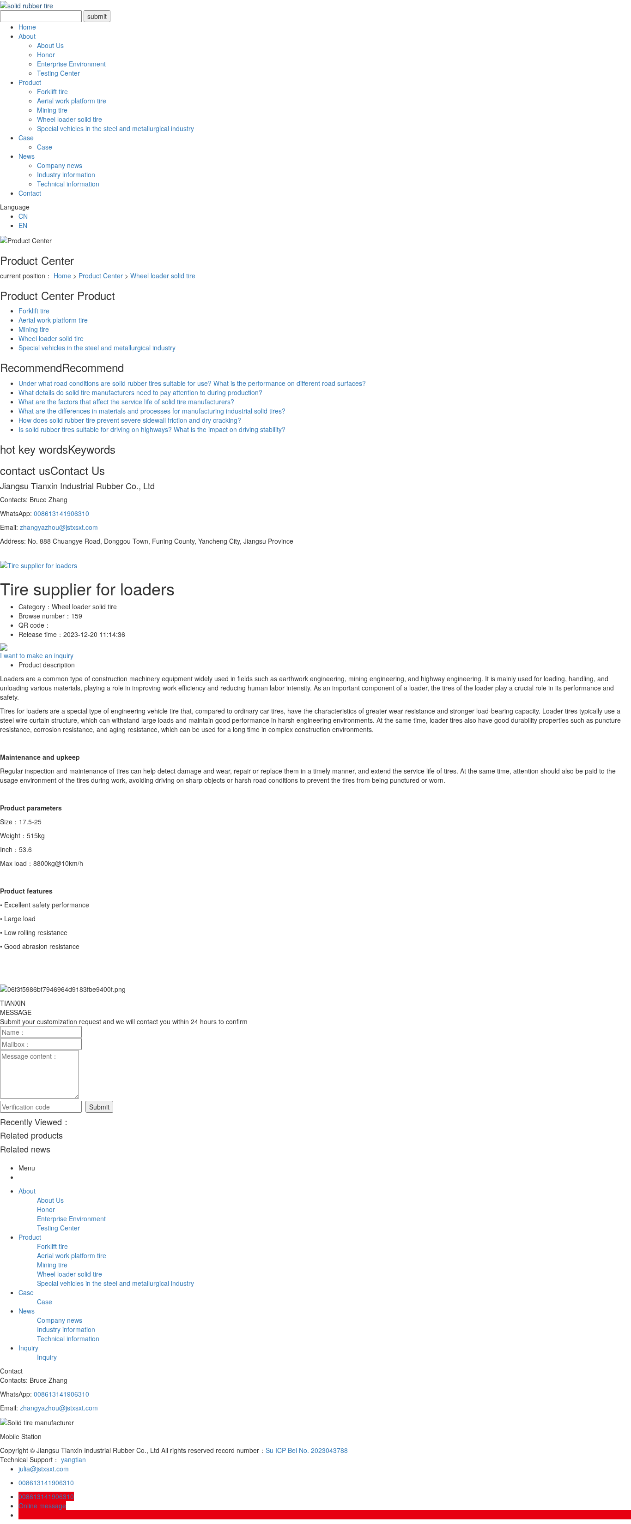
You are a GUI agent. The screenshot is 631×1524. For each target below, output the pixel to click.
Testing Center (58, 73)
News (26, 156)
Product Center (101, 275)
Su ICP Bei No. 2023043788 (307, 1450)
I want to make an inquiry (36, 655)
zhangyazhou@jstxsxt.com (59, 527)
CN (23, 216)
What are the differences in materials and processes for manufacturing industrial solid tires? (151, 410)
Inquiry (28, 1347)
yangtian (73, 1459)
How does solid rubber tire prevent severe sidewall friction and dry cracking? (129, 420)
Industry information (66, 174)
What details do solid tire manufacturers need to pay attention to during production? (140, 392)
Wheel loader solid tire (69, 119)
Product (29, 82)
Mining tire (52, 109)
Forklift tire (52, 91)
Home (27, 26)
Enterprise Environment (71, 63)
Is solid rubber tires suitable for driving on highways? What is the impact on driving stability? (151, 429)
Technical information (68, 183)
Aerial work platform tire (71, 100)
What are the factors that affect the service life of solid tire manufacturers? (126, 401)
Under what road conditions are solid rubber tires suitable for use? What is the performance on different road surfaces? (192, 383)
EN (22, 225)
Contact (29, 193)
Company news (59, 165)
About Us (50, 45)
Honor (46, 54)
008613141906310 (61, 513)
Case (26, 137)
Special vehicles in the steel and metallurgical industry (115, 128)
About (27, 36)
